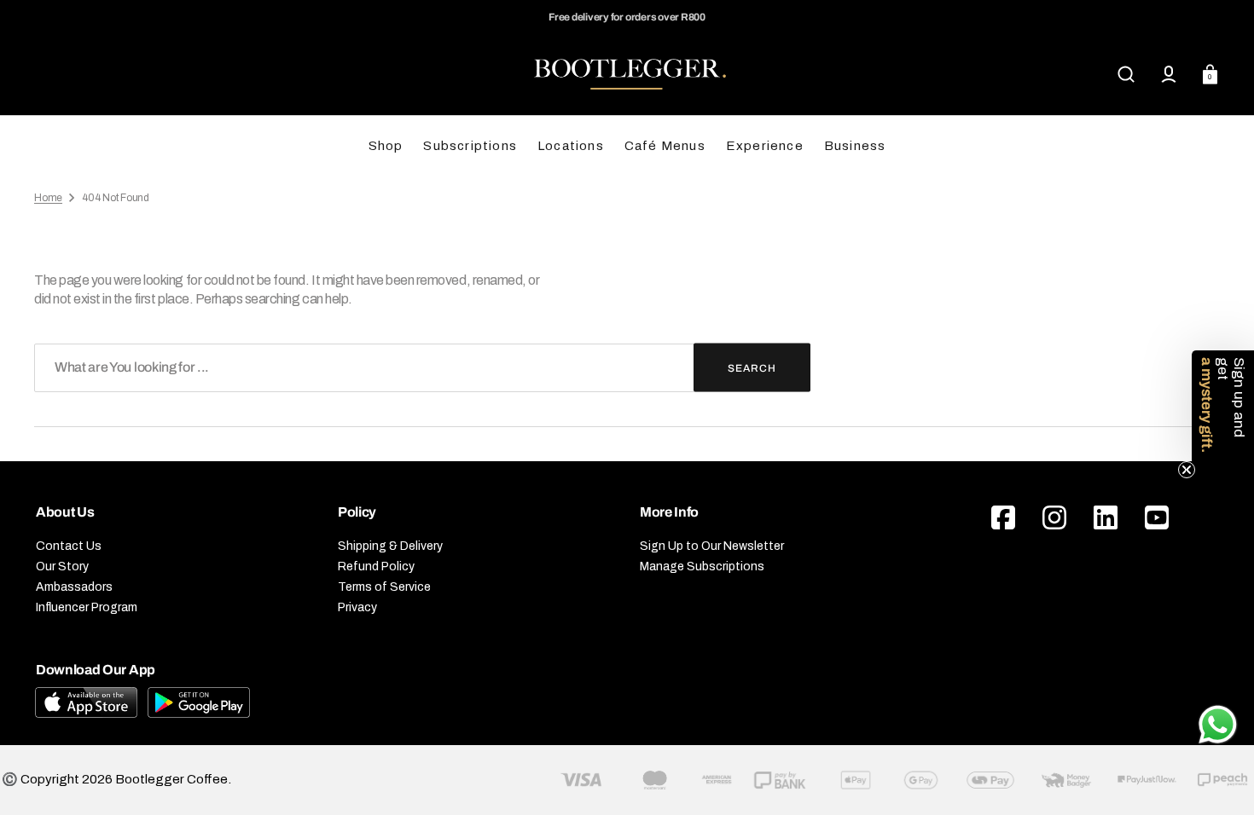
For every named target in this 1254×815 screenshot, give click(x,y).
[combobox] (422, 368)
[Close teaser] (1186, 469)
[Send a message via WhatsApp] (1217, 724)
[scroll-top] (1218, 676)
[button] (1126, 74)
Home (48, 198)
